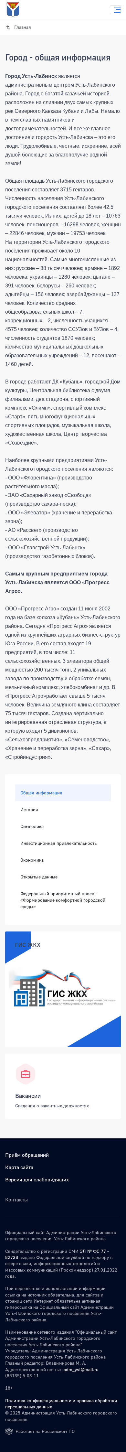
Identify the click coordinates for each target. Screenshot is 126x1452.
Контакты (16, 1199)
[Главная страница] (19, 9)
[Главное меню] (115, 9)
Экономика (32, 860)
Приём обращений (27, 1155)
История (29, 809)
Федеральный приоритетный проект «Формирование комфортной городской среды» (62, 900)
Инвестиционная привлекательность (58, 843)
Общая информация (41, 792)
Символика (32, 826)
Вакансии (28, 1095)
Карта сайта (19, 1167)
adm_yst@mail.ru (81, 1369)
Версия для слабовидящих (37, 1179)
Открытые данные (39, 876)
